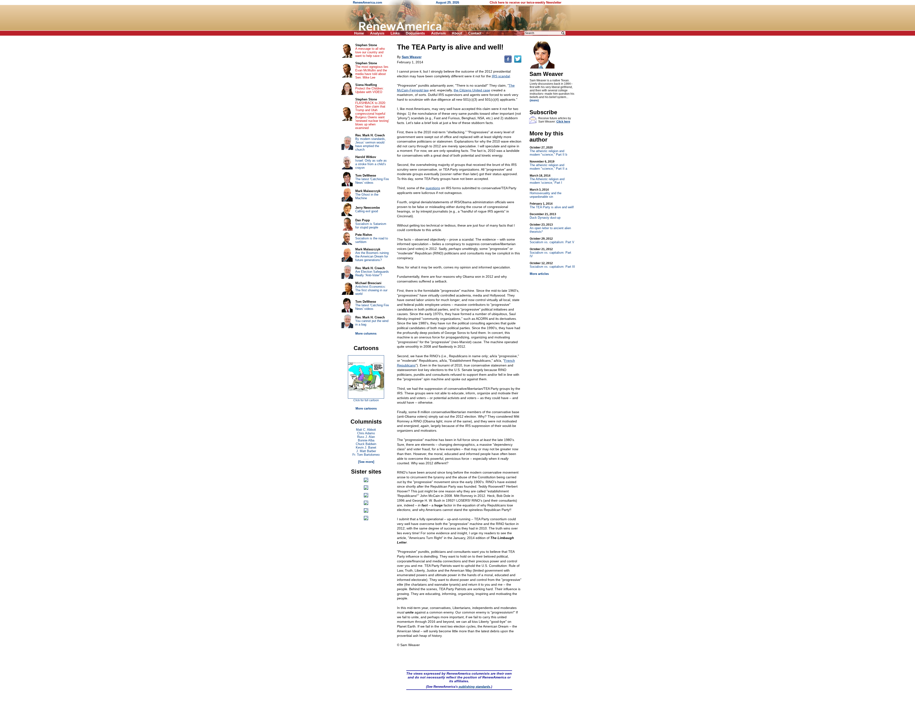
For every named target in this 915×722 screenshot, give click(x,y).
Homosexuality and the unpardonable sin (545, 193)
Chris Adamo (366, 433)
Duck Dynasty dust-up (545, 216)
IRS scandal (501, 76)
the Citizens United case (472, 90)
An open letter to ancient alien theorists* (550, 228)
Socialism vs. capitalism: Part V (552, 240)
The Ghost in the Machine (366, 196)
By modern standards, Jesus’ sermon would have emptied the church (370, 144)
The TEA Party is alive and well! (552, 205)
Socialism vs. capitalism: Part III (552, 265)
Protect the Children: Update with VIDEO (369, 90)
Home (359, 33)
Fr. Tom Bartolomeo (366, 454)
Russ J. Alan (366, 437)
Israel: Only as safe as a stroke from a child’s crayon (371, 164)
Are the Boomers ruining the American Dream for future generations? (372, 256)
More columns (365, 333)
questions (433, 188)
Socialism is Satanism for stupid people (370, 225)
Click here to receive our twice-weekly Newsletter (525, 2)
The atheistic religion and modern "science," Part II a (548, 165)
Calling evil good (366, 211)
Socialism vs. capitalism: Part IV (550, 252)
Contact (474, 33)
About (457, 33)
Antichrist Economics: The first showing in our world (371, 290)
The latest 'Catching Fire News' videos (372, 180)
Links (395, 33)
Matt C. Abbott (366, 429)
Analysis (377, 33)
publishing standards (474, 686)
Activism (438, 33)
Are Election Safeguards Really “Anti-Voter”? (372, 273)
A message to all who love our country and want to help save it (370, 52)
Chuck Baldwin (366, 444)
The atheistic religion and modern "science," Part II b (548, 151)
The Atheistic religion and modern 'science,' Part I (547, 179)
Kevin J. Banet (366, 447)
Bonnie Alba (366, 440)
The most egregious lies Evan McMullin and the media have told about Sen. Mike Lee (371, 72)
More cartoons (366, 408)
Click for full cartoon (366, 400)
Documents (415, 33)
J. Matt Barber (366, 451)
